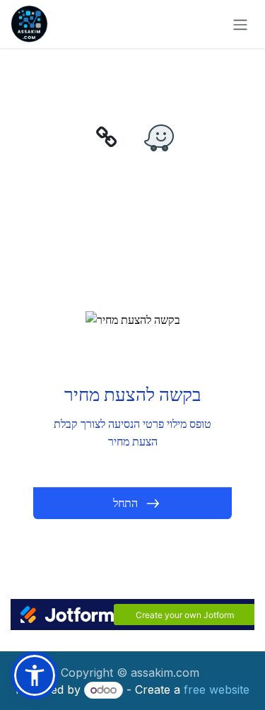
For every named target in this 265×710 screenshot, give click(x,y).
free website (216, 689)
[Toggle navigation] (240, 24)
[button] (34, 675)
